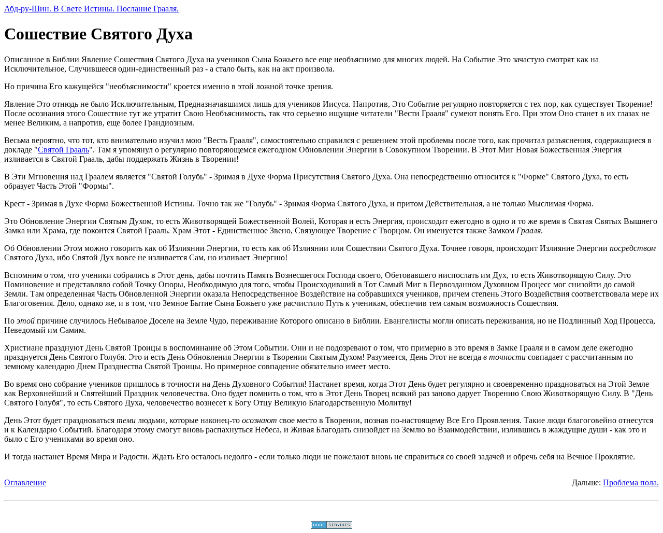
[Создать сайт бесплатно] (331, 526)
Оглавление (25, 482)
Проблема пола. (631, 482)
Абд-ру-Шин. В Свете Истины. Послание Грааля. (91, 8)
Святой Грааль (63, 149)
